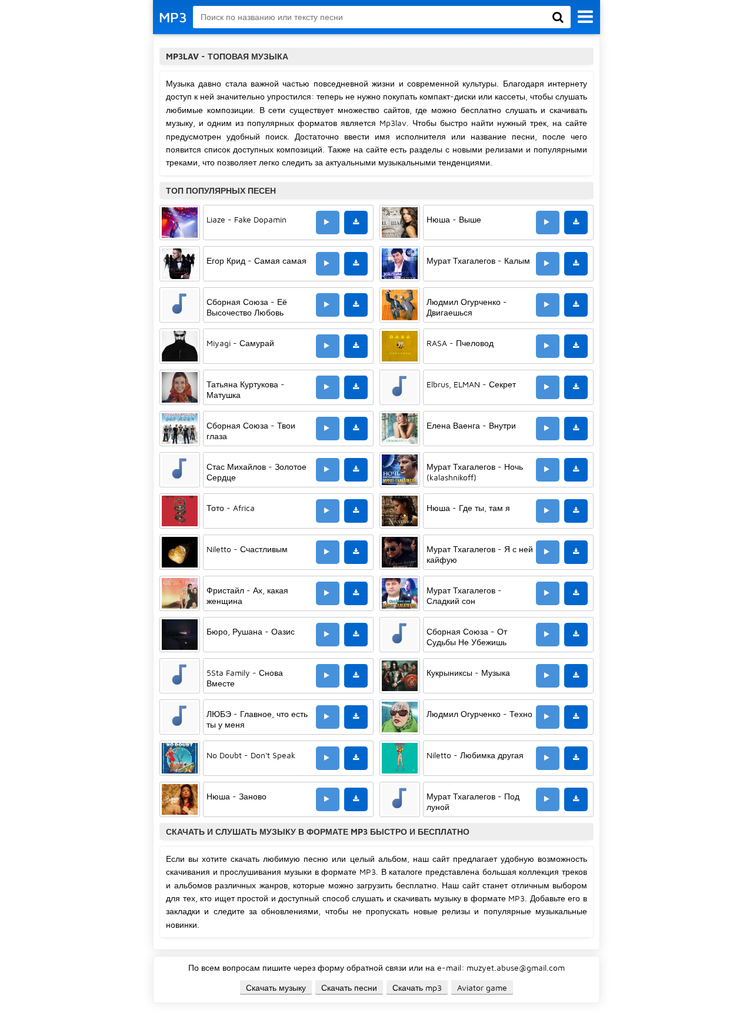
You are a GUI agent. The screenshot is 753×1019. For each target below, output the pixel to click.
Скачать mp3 (417, 988)
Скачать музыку (276, 988)
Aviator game (482, 988)
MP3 (173, 17)
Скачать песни (349, 988)
